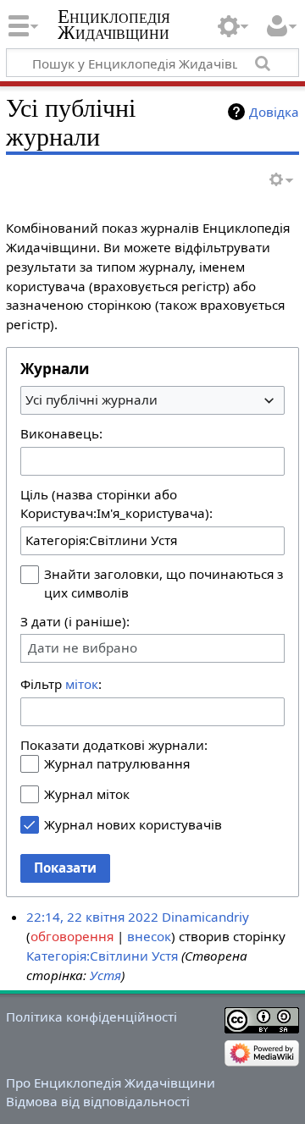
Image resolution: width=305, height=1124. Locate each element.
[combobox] (152, 400)
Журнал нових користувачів (133, 824)
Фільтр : (61, 683)
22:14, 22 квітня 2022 (92, 916)
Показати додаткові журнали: (114, 744)
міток (81, 683)
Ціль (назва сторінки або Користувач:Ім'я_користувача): (116, 503)
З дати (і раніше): (75, 621)
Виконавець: (61, 433)
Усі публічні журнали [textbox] (91, 399)
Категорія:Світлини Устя (102, 955)
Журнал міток (87, 793)
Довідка (274, 111)
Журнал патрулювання (117, 763)
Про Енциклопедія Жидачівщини (110, 1082)
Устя (105, 975)
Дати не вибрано (82, 648)
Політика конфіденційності (91, 1016)
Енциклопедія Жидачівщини (114, 24)
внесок (149, 936)
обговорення (72, 936)
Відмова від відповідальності (98, 1101)
